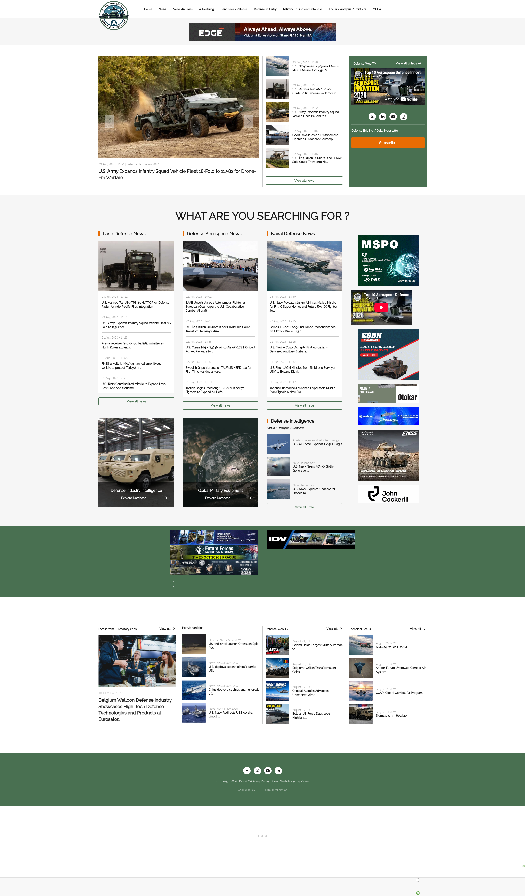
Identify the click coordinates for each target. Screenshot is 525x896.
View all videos (406, 63)
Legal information (276, 789)
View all (164, 629)
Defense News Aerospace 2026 (146, 162)
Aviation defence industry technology (316, 440)
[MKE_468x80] (214, 567)
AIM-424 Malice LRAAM (391, 647)
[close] (417, 880)
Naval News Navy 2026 (223, 663)
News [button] (162, 9)
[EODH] (388, 354)
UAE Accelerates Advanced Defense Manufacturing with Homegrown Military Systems (136, 707)
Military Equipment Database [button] (302, 9)
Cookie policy (246, 789)
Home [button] (148, 9)
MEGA (377, 9)
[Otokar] (388, 393)
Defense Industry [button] (265, 9)
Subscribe (387, 143)
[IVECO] (311, 539)
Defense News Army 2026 (225, 640)
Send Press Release (234, 9)
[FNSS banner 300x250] (388, 455)
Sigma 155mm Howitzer (392, 715)
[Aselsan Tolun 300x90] (388, 416)
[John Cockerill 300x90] (388, 494)
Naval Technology (304, 462)
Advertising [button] (206, 9)
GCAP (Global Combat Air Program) (399, 692)
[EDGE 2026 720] (262, 31)
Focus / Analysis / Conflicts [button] (347, 9)
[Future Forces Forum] (214, 552)
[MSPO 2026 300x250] (388, 260)
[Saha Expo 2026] (214, 537)
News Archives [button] (183, 9)
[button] (109, 121)
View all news (304, 180)
